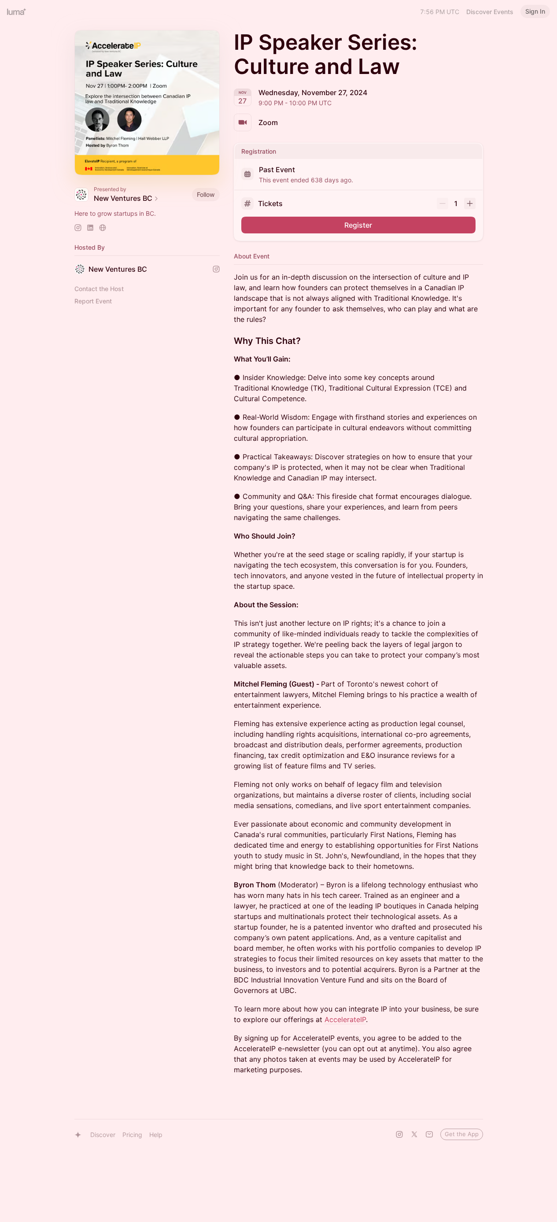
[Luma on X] (414, 1134)
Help (155, 1134)
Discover (102, 1134)
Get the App (462, 1133)
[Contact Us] (429, 1134)
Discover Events (489, 11)
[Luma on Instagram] (399, 1134)
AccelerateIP (345, 1019)
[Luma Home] (16, 11)
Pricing (132, 1134)
